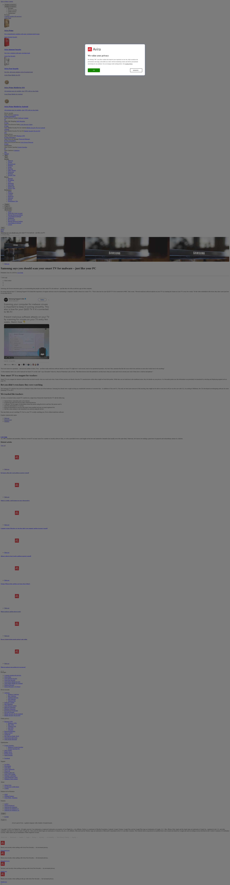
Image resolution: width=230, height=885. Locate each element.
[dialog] (115, 59)
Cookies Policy (129, 64)
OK (94, 70)
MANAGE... (136, 70)
